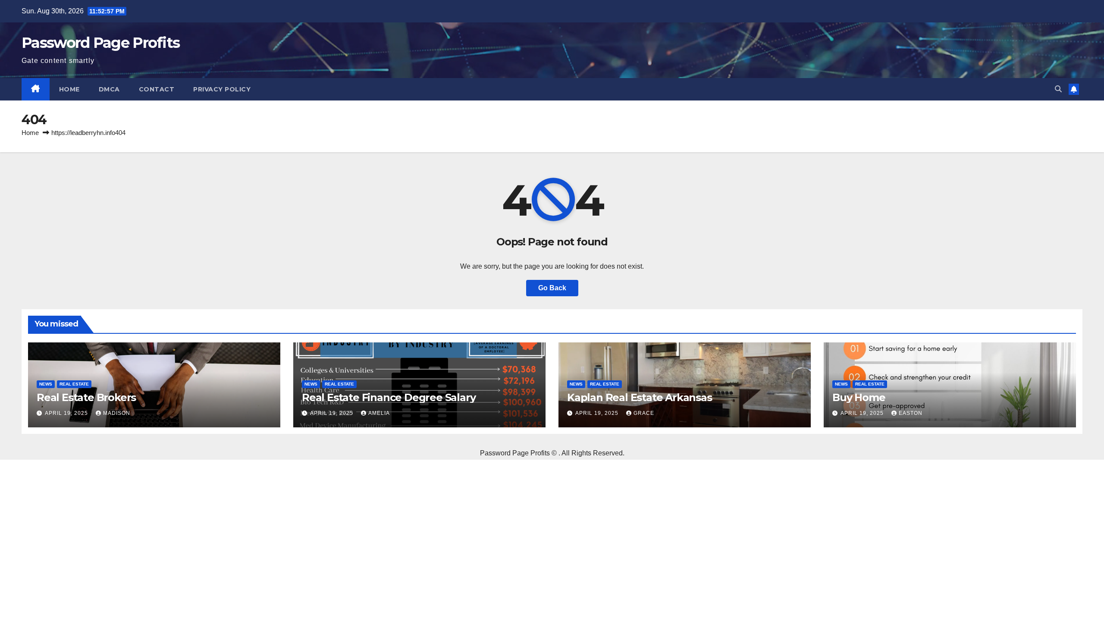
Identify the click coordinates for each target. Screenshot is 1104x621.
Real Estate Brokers (86, 397)
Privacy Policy (222, 89)
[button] (1058, 89)
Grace (644, 413)
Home (69, 89)
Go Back (552, 288)
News (45, 384)
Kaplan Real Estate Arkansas (639, 397)
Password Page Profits (100, 43)
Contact (157, 89)
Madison (116, 413)
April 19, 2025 (67, 413)
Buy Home (858, 397)
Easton (910, 413)
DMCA (109, 89)
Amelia (379, 413)
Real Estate (74, 384)
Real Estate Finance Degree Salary (388, 397)
